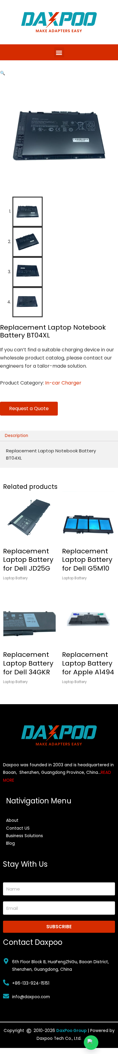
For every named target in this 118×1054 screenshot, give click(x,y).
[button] (59, 52)
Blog (10, 843)
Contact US (18, 828)
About (12, 820)
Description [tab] (16, 435)
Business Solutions (24, 836)
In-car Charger (63, 382)
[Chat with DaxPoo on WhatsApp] (91, 1042)
